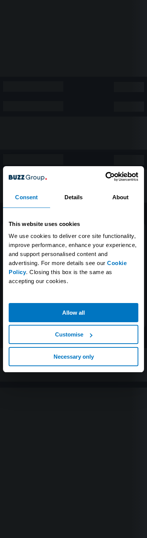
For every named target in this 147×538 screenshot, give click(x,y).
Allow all (73, 312)
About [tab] (120, 197)
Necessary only (74, 356)
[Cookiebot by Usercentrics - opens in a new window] (105, 177)
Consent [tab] (26, 197)
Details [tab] (73, 197)
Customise (69, 334)
